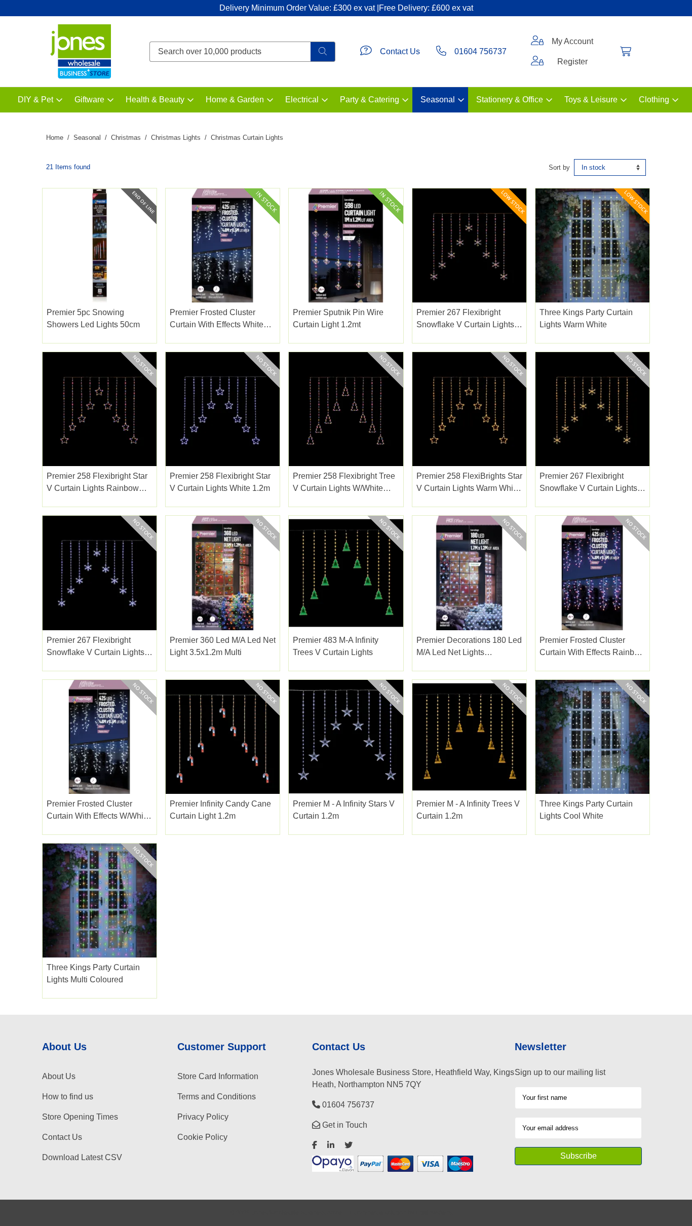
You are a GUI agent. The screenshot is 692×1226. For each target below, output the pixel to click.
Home (54, 137)
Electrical (302, 99)
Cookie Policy (202, 1137)
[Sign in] (537, 41)
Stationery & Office (509, 99)
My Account (572, 41)
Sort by (559, 167)
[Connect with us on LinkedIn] (330, 1145)
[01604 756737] (441, 52)
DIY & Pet (35, 99)
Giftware (89, 99)
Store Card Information (217, 1076)
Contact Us (400, 51)
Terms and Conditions (216, 1096)
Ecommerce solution (378, 1212)
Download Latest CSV (82, 1157)
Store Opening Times (80, 1117)
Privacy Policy (202, 1117)
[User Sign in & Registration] (537, 62)
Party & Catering (369, 99)
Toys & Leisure (591, 99)
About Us (58, 1076)
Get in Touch (343, 1125)
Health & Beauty (155, 99)
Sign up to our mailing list (560, 1072)
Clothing (654, 99)
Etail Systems (434, 1212)
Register (572, 61)
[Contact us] (366, 52)
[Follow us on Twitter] (348, 1145)
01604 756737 (480, 51)
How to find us (67, 1096)
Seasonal (437, 99)
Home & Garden (235, 99)
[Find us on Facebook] (314, 1145)
